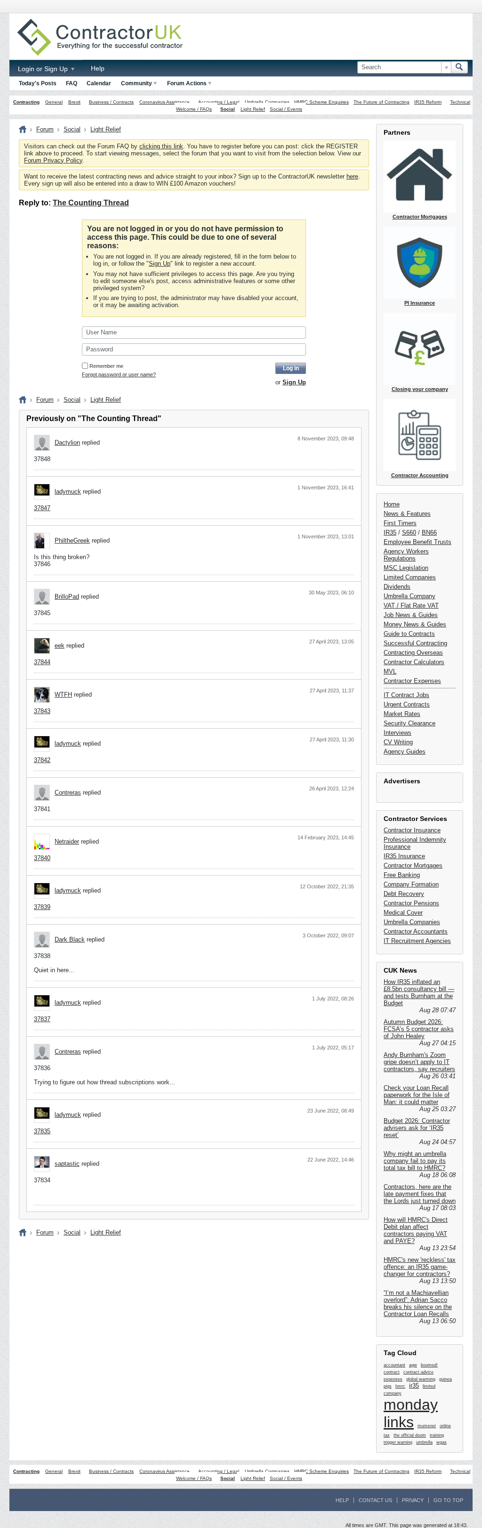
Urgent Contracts (407, 704)
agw (413, 1365)
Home (392, 504)
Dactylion (67, 442)
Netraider (67, 841)
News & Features (407, 513)
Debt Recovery (404, 893)
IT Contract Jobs (406, 695)
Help (97, 68)
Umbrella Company (409, 596)
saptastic (67, 1163)
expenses (393, 1379)
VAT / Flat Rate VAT (411, 605)
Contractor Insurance (412, 830)
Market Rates (402, 713)
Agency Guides (405, 751)
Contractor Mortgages (413, 865)
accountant (394, 1365)
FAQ (71, 83)
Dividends (397, 586)
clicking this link (161, 146)
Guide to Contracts (409, 633)
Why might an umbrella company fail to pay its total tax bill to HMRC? (415, 1160)
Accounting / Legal (218, 102)
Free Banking (402, 874)
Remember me (106, 366)
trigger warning (398, 1442)
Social (227, 109)
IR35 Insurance (404, 856)
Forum (45, 129)
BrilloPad (67, 596)
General (54, 102)
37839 (42, 906)
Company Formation (411, 884)
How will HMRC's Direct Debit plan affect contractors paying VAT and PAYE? (416, 1230)
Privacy (413, 1500)
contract (392, 1372)
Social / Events (286, 109)
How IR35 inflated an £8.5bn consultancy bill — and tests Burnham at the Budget (419, 992)
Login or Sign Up (44, 69)
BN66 (429, 532)
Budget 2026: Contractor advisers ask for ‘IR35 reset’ (417, 1127)
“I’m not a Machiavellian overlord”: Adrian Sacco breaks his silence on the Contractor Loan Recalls (418, 1303)
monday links (411, 1413)
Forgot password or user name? (119, 374)
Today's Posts (37, 83)
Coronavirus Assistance (164, 102)
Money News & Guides (415, 624)
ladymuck (68, 491)
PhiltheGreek (72, 540)
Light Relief (253, 109)
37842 (42, 760)
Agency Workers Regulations (406, 555)
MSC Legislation (406, 567)
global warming (420, 1379)
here (352, 176)
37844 (42, 662)
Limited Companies (410, 577)
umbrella (424, 1442)
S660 (409, 532)
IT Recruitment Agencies (417, 940)
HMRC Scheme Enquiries (321, 102)
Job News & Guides (411, 614)
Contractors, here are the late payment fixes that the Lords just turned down (420, 1193)
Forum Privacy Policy (53, 160)
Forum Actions (187, 83)
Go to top (448, 1500)
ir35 (414, 1385)
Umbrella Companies (267, 102)
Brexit (74, 102)
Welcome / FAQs (194, 109)
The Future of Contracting (381, 102)
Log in (291, 368)
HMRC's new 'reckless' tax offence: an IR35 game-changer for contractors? (420, 1266)
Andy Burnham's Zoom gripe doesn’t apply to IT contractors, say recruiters (419, 1062)
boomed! (429, 1365)
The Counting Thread (91, 203)
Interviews (397, 732)
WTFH (63, 694)
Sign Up (159, 263)
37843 (42, 711)
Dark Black (70, 939)
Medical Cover (403, 912)
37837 (42, 1019)
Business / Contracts (111, 102)
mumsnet (427, 1425)
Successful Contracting (415, 643)
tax (387, 1435)
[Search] (459, 67)
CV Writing (398, 742)
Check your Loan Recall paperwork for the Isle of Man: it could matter (417, 1094)
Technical (460, 102)
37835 (42, 1131)
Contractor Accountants (416, 931)
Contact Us (375, 1500)
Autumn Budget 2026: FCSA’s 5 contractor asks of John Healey (419, 1029)
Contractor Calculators (414, 662)
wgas (441, 1442)
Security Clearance (409, 723)
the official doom (410, 1435)
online (445, 1425)
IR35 (390, 532)
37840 (42, 858)
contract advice (418, 1372)
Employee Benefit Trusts (417, 541)
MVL (390, 671)
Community (136, 83)
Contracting (26, 102)
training (437, 1435)
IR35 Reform (428, 102)
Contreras (68, 792)
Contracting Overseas (413, 652)
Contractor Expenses (412, 680)
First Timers (400, 523)
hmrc (400, 1386)
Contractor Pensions (411, 903)
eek (59, 645)
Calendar (99, 83)
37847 (42, 508)
